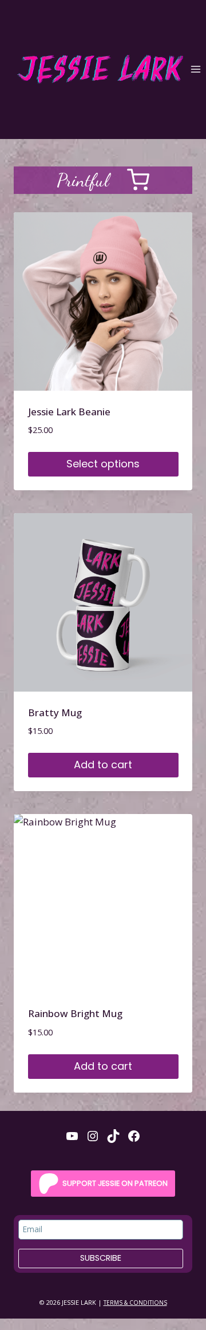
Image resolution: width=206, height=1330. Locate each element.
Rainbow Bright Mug (75, 1013)
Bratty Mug (55, 712)
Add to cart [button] (103, 764)
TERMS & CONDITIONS (135, 1303)
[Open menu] (195, 69)
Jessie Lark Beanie (69, 411)
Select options (103, 463)
